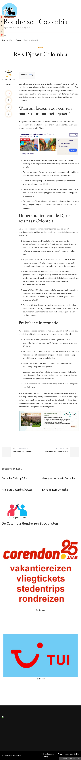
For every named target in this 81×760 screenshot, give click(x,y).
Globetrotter (8, 79)
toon (30, 75)
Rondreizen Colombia (35, 22)
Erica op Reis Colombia (55, 490)
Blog (46, 756)
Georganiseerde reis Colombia (59, 478)
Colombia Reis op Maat (15, 478)
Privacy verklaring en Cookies (68, 754)
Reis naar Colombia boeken (17, 490)
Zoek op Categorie (47, 754)
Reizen (40, 47)
